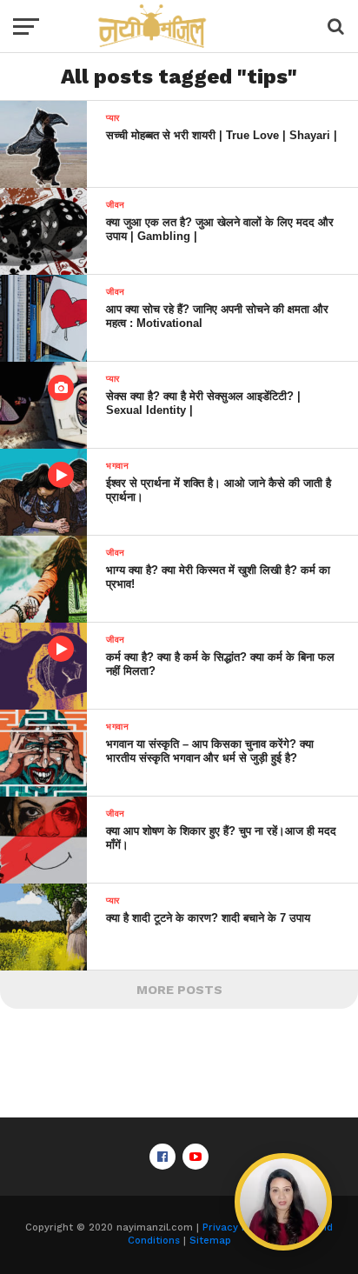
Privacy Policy (236, 1227)
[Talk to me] (283, 1202)
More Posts (179, 990)
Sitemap (210, 1240)
